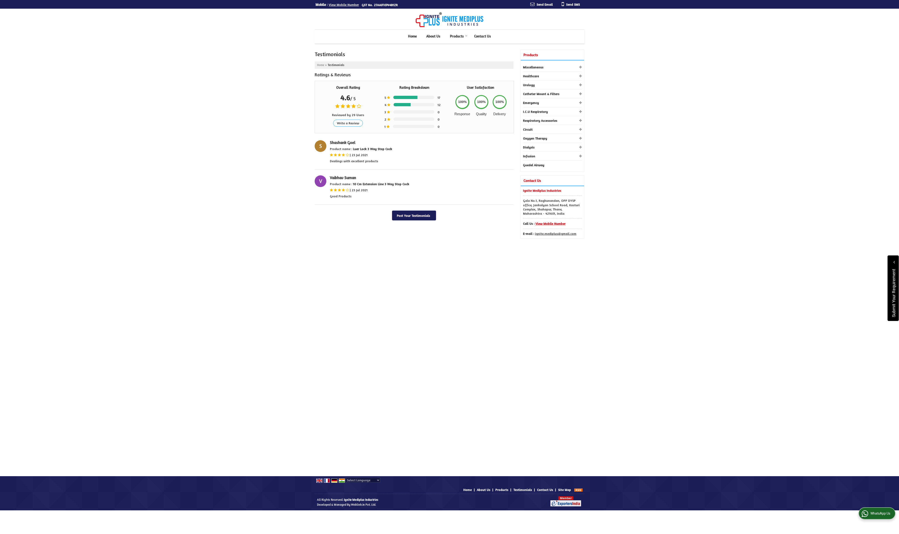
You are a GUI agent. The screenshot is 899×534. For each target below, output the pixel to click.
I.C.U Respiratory (535, 112)
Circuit (528, 129)
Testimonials (522, 490)
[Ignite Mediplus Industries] (449, 19)
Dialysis (528, 147)
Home (412, 36)
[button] (344, 5)
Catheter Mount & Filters (541, 94)
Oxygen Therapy (535, 138)
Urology (529, 85)
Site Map (564, 490)
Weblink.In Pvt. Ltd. (363, 504)
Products (457, 36)
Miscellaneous (533, 67)
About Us (433, 36)
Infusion (529, 156)
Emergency (531, 103)
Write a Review (348, 123)
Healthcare (531, 76)
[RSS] (578, 490)
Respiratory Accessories (540, 120)
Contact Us (482, 36)
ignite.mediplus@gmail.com (555, 234)
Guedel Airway (533, 165)
